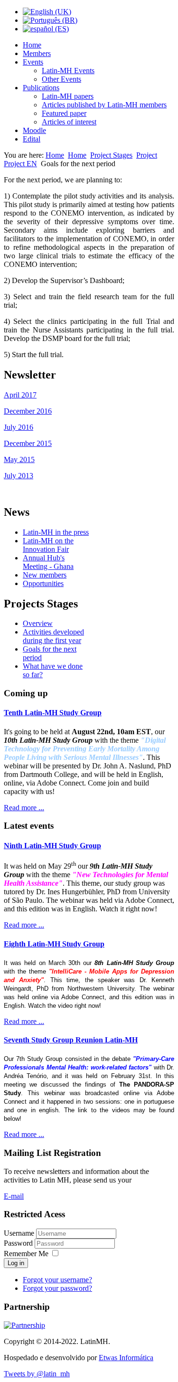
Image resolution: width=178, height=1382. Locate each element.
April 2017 (20, 395)
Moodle (34, 130)
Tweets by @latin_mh (37, 1374)
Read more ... (24, 808)
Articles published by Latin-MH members (104, 105)
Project (146, 155)
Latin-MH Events (68, 70)
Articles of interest (69, 122)
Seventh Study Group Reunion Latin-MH (71, 1040)
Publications (41, 88)
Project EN (20, 164)
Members (37, 53)
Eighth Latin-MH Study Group (54, 944)
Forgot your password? (57, 1288)
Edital (31, 139)
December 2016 (28, 411)
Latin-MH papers (68, 96)
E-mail (14, 1196)
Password (19, 1243)
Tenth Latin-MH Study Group (53, 713)
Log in (16, 1263)
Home (32, 45)
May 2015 (19, 459)
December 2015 (28, 443)
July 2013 (18, 476)
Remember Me (26, 1253)
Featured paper (64, 113)
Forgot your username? (57, 1280)
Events (33, 62)
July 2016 (18, 427)
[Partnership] (24, 1325)
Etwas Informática (126, 1358)
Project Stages (111, 155)
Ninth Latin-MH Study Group (52, 846)
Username (19, 1233)
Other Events (61, 79)
